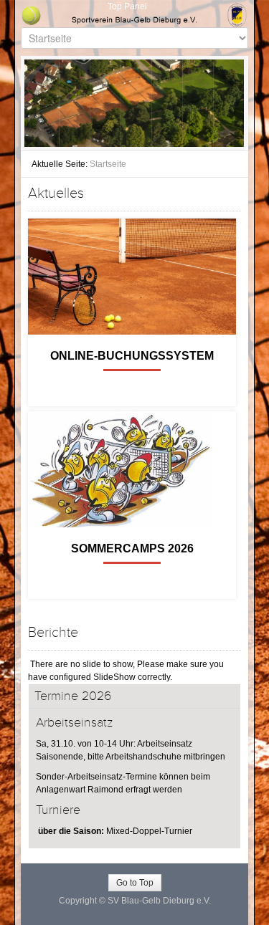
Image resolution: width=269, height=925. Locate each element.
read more (132, 377)
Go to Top (135, 883)
